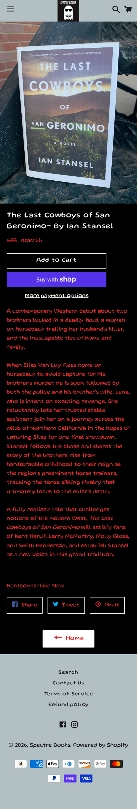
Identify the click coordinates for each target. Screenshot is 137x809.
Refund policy (68, 705)
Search (68, 672)
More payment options (56, 295)
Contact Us (68, 683)
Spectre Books (50, 745)
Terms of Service (68, 694)
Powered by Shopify (100, 745)
